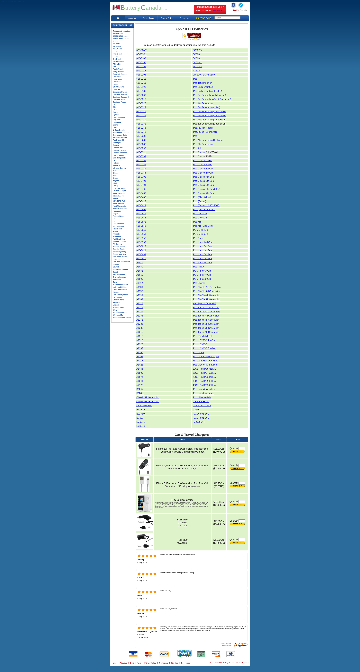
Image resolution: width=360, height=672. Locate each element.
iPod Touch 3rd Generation (206, 316)
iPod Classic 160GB (203, 173)
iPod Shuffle (199, 283)
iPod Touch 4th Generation (206, 320)
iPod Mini (197, 222)
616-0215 (141, 99)
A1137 (139, 291)
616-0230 (141, 119)
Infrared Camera (119, 168)
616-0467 (141, 209)
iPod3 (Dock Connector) (205, 132)
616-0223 (141, 103)
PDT (114, 221)
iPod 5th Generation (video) (206, 107)
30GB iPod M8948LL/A (204, 381)
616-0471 (141, 213)
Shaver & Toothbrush (121, 262)
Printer (115, 231)
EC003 (139, 418)
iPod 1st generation (202, 83)
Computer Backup (120, 92)
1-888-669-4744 (218, 10)
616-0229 (141, 115)
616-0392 (141, 177)
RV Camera (117, 244)
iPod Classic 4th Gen (203, 177)
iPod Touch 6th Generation (206, 328)
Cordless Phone (119, 102)
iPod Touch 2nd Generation (206, 311)
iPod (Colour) (199, 201)
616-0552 (141, 238)
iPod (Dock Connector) (204, 209)
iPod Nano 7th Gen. (202, 262)
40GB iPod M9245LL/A (204, 385)
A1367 (139, 356)
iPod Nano (198, 238)
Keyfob (116, 181)
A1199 (139, 295)
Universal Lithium (120, 287)
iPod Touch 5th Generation (206, 324)
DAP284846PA (144, 405)
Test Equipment (119, 275)
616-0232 (141, 124)
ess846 (196, 70)
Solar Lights (117, 259)
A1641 (139, 381)
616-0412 (141, 201)
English (235, 10)
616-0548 (141, 226)
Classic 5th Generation (147, 397)
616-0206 (141, 75)
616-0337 (141, 164)
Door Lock (117, 122)
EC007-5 (197, 50)
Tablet (115, 272)
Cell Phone (117, 82)
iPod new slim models (204, 389)
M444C (196, 409)
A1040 (139, 267)
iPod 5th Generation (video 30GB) (209, 111)
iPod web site (208, 45)
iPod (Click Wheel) (202, 197)
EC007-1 (140, 422)
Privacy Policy (167, 18)
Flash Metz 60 (118, 140)
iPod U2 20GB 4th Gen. (204, 340)
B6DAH (140, 393)
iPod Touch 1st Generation (206, 307)
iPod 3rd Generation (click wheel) (209, 95)
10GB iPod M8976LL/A (204, 369)
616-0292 (141, 148)
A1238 (139, 316)
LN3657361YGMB (202, 405)
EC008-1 (197, 58)
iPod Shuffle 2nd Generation (207, 287)
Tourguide (117, 280)
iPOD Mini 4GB (200, 230)
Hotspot (116, 163)
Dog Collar (117, 120)
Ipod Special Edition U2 (204, 303)
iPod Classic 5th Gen (203, 181)
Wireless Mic (118, 315)
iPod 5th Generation (203, 144)
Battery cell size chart (121, 31)
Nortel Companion (120, 209)
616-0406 (141, 193)
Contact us (184, 18)
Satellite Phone (119, 247)
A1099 (139, 279)
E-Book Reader (119, 130)
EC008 (196, 54)
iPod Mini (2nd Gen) (203, 226)
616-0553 (141, 242)
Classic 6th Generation (147, 401)
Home (114, 663)
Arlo (114, 67)
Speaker (116, 264)
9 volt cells (117, 59)
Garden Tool (117, 148)
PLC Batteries (118, 224)
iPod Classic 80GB (202, 164)
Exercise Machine (120, 138)
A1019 (139, 262)
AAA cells (117, 46)
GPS (114, 160)
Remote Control (119, 242)
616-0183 (141, 70)
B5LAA (140, 389)
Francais (243, 10)
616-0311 (141, 152)
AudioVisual (117, 69)
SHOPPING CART (203, 18)
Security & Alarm (120, 257)
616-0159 (141, 66)
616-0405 (141, 189)
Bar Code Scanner (120, 74)
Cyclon (116, 115)
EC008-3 (197, 66)
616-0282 (141, 136)
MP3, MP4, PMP (119, 201)
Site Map (174, 663)
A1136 (139, 287)
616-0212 (141, 79)
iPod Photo (198, 267)
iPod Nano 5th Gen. (202, 254)
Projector (116, 234)
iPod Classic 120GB (203, 168)
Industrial (116, 165)
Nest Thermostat (119, 206)
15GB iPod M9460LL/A (204, 373)
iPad (114, 171)
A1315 (139, 332)
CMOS (115, 84)
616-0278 (141, 132)
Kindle (115, 183)
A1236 (139, 311)
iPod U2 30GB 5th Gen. (204, 348)
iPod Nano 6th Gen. (202, 258)
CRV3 (115, 110)
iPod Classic (199, 152)
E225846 (141, 414)
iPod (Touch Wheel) (202, 336)
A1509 (139, 373)
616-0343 (141, 173)
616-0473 (141, 217)
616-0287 (141, 144)
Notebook (117, 211)
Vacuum (116, 305)
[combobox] (227, 17)
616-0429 (141, 205)
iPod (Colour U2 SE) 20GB (206, 205)
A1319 (139, 340)
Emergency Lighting (121, 133)
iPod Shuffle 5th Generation (206, 299)
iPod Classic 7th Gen (203, 193)
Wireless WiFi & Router (122, 318)
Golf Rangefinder (119, 158)
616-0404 (141, 185)
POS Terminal (118, 226)
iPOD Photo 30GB (202, 271)
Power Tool (117, 229)
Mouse (115, 198)
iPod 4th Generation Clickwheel (208, 140)
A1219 (139, 307)
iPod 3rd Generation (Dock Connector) (212, 99)
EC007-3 (140, 426)
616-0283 (141, 140)
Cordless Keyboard (121, 97)
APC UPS (117, 64)
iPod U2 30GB (200, 344)
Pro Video (117, 236)
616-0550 (141, 230)
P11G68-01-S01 (201, 414)
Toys (115, 282)
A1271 (139, 320)
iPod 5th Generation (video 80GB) (209, 119)
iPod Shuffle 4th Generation (206, 295)
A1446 (139, 369)
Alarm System (118, 62)
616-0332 (141, 156)
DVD (115, 127)
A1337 (139, 348)
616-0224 (141, 107)
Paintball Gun (118, 216)
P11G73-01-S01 (201, 418)
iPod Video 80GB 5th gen (205, 365)
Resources (185, 663)
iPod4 (196, 136)
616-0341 (141, 168)
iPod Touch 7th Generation (206, 332)
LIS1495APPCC (201, 401)
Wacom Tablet (118, 307)
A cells (115, 41)
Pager (115, 214)
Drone (115, 125)
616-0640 (141, 258)
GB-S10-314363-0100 (204, 75)
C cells (115, 51)
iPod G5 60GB (200, 217)
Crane (115, 112)
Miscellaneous (118, 196)
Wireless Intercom (120, 313)
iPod (114, 176)
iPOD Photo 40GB (202, 275)
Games (116, 145)
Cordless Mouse (119, 100)
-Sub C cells (117, 54)
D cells (115, 56)
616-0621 (141, 250)
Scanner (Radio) (119, 252)
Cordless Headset (120, 94)
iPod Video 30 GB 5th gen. (206, 356)
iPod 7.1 (197, 148)
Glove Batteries (119, 155)
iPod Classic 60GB (202, 160)
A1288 (139, 328)
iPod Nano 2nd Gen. (203, 242)
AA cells (116, 44)
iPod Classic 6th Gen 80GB (206, 189)
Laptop (115, 186)
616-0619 (141, 246)
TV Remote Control (120, 285)
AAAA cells (117, 49)
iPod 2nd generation (203, 87)
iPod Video (198, 352)
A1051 (139, 271)
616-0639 (141, 254)
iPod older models (202, 397)
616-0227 (141, 111)
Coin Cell (116, 89)
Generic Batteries (120, 153)
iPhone (115, 173)
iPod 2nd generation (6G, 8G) (207, 91)
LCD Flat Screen (119, 188)
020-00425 (141, 50)
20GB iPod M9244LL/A (204, 377)
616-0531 (141, 222)
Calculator (117, 77)
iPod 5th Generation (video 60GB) (209, 115)
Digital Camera (119, 117)
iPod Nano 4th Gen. (202, 250)
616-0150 (141, 62)
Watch (115, 310)
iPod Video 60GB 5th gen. (206, 360)
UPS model (117, 297)
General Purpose (119, 150)
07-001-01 (141, 54)
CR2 (114, 107)
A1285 (139, 324)
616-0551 (141, 234)
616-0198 (141, 87)
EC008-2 (197, 62)
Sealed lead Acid (119, 254)
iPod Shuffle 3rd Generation (206, 291)
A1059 (139, 275)
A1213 (139, 303)
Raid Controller (119, 239)
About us (132, 18)
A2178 (139, 385)
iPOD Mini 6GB (200, 234)
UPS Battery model (120, 295)
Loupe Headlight (119, 191)
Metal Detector (119, 193)
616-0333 (141, 160)
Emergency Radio (120, 135)
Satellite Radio (118, 249)
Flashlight (117, 143)
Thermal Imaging (119, 277)
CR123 (115, 105)
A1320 (139, 344)
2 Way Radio (118, 34)
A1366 (139, 352)
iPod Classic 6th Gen (203, 185)
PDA (115, 219)
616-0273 (141, 128)
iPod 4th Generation (203, 103)
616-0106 (141, 58)
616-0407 (141, 197)
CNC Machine (118, 87)
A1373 (139, 360)
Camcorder (117, 79)
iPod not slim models (203, 393)
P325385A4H (199, 422)
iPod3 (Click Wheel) (203, 128)
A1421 (139, 365)
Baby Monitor (118, 72)
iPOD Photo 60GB (202, 279)
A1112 (139, 283)
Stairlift (116, 267)
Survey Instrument (120, 269)
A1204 (139, 299)
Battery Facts (148, 18)
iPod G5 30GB (200, 213)
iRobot (115, 178)
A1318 (139, 336)
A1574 (139, 377)
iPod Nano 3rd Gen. (202, 246)
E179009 (141, 409)
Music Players (118, 204)
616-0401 (141, 181)
